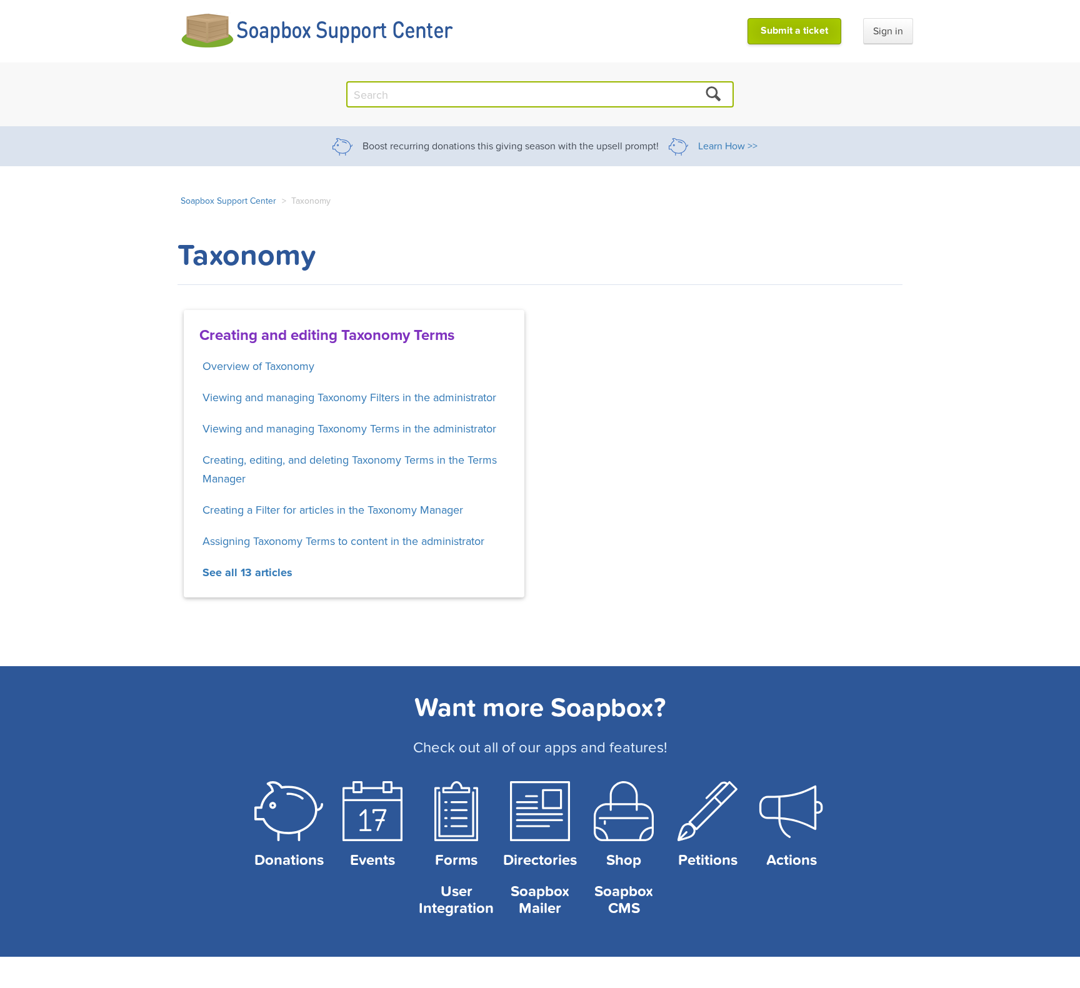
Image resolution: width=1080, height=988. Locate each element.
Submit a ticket (794, 30)
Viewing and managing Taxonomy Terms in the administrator (349, 428)
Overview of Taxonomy (258, 366)
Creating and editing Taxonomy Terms (326, 335)
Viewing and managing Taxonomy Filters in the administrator (349, 397)
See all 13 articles (247, 572)
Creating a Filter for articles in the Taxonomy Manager (332, 509)
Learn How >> (728, 146)
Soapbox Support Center (228, 200)
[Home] (318, 31)
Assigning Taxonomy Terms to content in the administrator (343, 541)
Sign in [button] (888, 31)
